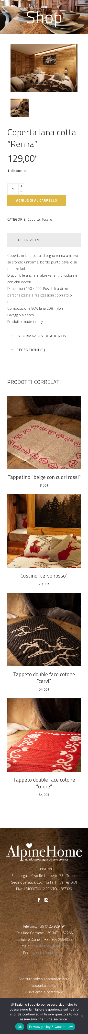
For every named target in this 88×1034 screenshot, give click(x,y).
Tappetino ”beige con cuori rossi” (44, 477)
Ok (20, 1027)
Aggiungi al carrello (36, 200)
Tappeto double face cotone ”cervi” (44, 677)
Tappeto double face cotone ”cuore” (44, 783)
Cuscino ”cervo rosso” (44, 575)
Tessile (47, 219)
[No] (81, 1016)
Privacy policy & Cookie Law (51, 1027)
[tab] (44, 240)
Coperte (34, 219)
